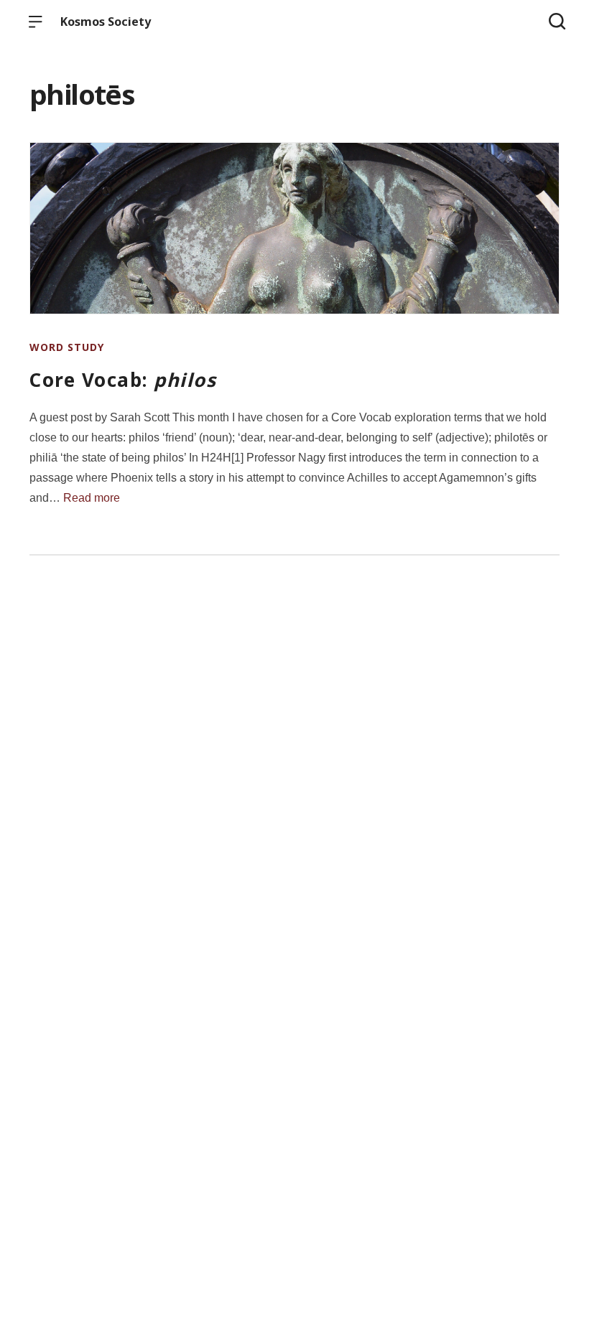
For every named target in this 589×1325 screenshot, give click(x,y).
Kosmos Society (105, 21)
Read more (91, 498)
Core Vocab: (122, 380)
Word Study (66, 347)
